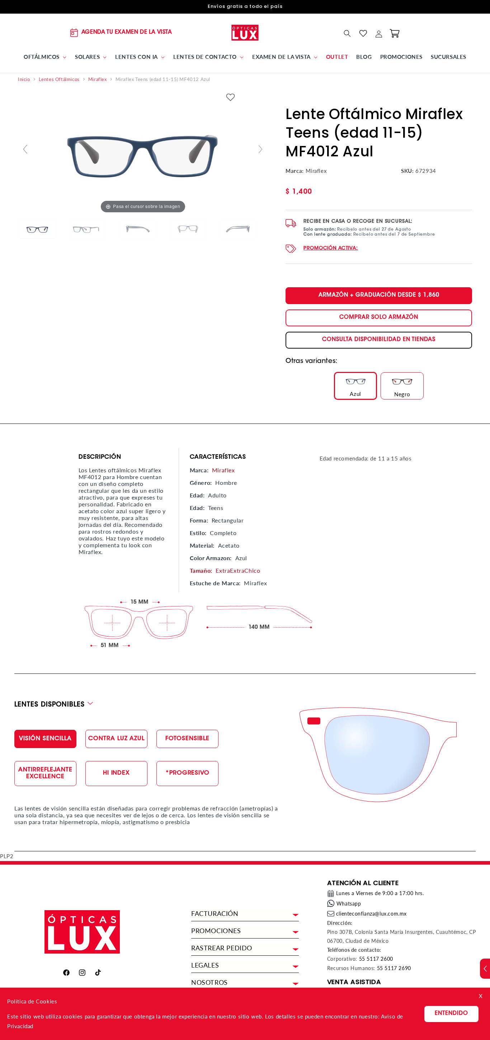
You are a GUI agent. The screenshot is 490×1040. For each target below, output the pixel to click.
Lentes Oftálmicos (59, 79)
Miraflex (97, 79)
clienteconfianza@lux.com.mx (371, 914)
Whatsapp (348, 903)
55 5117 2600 (376, 959)
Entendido (451, 1013)
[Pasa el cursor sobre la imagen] (143, 152)
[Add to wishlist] (230, 98)
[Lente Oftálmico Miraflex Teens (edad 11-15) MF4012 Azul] (43, 229)
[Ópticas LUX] (245, 32)
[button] (45, 57)
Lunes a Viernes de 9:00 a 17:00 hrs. (380, 893)
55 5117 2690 (394, 968)
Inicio (24, 79)
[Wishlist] (363, 33)
